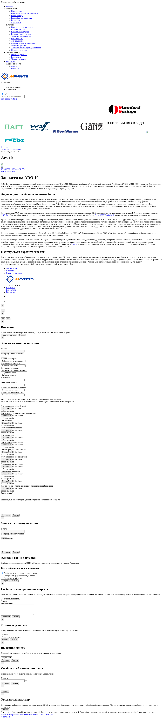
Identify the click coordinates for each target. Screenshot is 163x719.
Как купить (11, 290)
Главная (9, 6)
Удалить (5, 640)
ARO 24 (4, 215)
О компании (11, 268)
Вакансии (10, 287)
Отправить (6, 515)
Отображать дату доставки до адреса (20, 576)
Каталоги (10, 271)
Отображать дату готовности (21, 573)
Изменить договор (9, 335)
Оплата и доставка (14, 273)
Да (3, 319)
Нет (8, 319)
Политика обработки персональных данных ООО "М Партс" (27, 714)
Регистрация (6, 99)
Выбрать (5, 581)
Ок (3, 311)
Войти (15, 99)
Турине (74, 244)
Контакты (10, 61)
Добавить (5, 660)
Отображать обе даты (13, 578)
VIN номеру (11, 89)
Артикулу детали (13, 87)
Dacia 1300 (99, 215)
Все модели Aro (8, 171)
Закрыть (14, 581)
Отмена (21, 335)
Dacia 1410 (109, 215)
